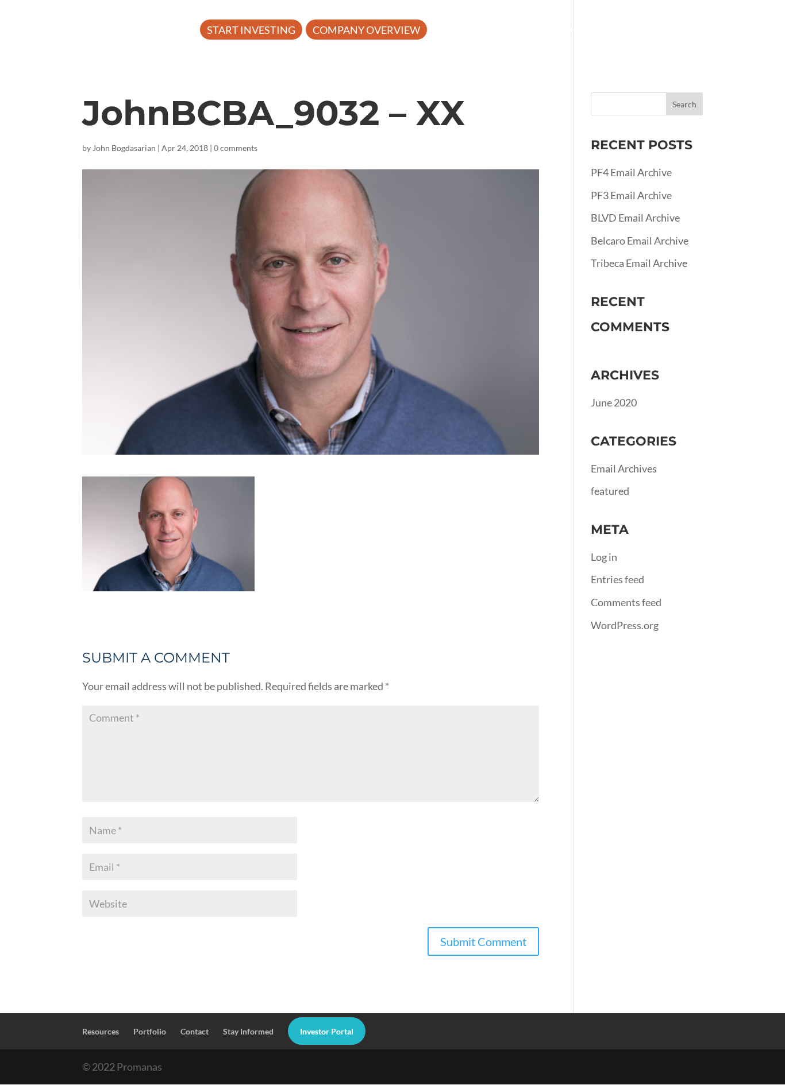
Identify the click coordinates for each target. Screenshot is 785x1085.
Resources (546, 31)
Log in (604, 557)
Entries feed (617, 579)
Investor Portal (252, 65)
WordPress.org (625, 625)
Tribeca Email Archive (639, 263)
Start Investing (251, 31)
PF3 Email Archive (631, 195)
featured (610, 491)
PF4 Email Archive (631, 172)
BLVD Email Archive (635, 217)
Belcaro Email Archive (639, 240)
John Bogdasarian (124, 148)
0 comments (235, 148)
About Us (462, 31)
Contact (194, 1031)
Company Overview (366, 31)
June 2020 (614, 402)
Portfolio (634, 31)
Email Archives (624, 468)
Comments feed (626, 602)
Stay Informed (248, 1031)
